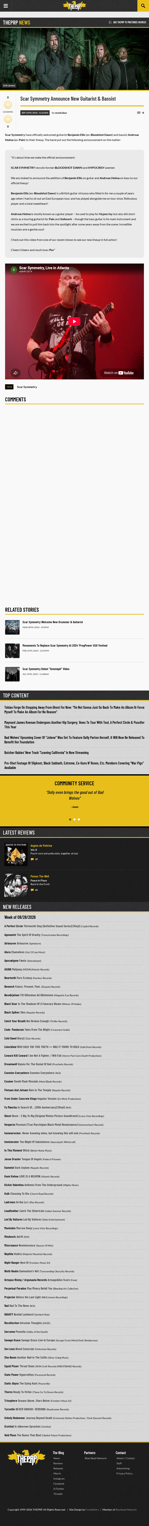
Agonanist (10, 935)
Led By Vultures (13, 1219)
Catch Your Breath (15, 1021)
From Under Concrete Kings (20, 1098)
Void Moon (10, 1435)
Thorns (8, 1392)
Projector (9, 1297)
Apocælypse (11, 960)
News (56, 1458)
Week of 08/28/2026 (20, 917)
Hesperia (9, 1124)
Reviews (58, 1463)
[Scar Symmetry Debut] (12, 674)
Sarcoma (9, 1331)
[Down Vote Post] (8, 119)
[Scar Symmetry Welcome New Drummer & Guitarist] (12, 627)
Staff (119, 1463)
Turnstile (9, 1409)
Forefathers (92, 1509)
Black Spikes (11, 1012)
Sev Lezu (9, 1349)
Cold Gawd (10, 1038)
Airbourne (10, 943)
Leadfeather (11, 1211)
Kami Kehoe (11, 1176)
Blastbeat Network (126, 1509)
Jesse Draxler (12, 1159)
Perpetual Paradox (15, 1288)
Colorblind (10, 1047)
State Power (11, 1375)
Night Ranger (12, 1262)
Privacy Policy (124, 1473)
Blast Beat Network (96, 1458)
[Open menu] (6, 6)
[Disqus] (74, 457)
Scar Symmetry (27, 386)
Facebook (58, 1483)
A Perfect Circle (13, 926)
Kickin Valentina (14, 1185)
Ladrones (9, 1202)
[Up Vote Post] (8, 104)
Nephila (8, 1254)
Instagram (59, 1478)
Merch (57, 1473)
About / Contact (125, 1458)
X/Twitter (58, 1488)
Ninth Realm (11, 1271)
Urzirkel (9, 1426)
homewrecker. (13, 1133)
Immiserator (11, 1142)
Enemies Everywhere (16, 1073)
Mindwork (10, 1236)
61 (36, 890)
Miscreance (11, 1245)
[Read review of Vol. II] (16, 854)
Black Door (10, 1004)
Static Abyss (11, 1383)
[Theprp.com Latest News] (26, 1458)
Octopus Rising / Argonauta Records (25, 1280)
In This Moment (13, 1150)
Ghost (7, 1116)
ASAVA (7, 969)
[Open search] (143, 6)
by (59, 112)
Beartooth (10, 978)
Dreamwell (10, 1064)
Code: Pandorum (14, 1029)
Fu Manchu (10, 1107)
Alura (7, 952)
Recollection (11, 1323)
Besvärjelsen (11, 995)
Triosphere (10, 1400)
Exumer (8, 1081)
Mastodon (10, 1228)
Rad (6, 1306)
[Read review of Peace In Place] (16, 885)
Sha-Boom (10, 1357)
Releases (58, 1468)
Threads (58, 1493)
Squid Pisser (11, 1366)
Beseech (9, 986)
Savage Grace (12, 1340)
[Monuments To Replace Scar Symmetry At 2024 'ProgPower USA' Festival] (12, 650)
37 (36, 859)
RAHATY (8, 1314)
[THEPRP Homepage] (74, 6)
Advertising (123, 1468)
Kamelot (9, 1167)
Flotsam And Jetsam (16, 1090)
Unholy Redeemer (14, 1418)
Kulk (7, 1193)
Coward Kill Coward (15, 1055)
